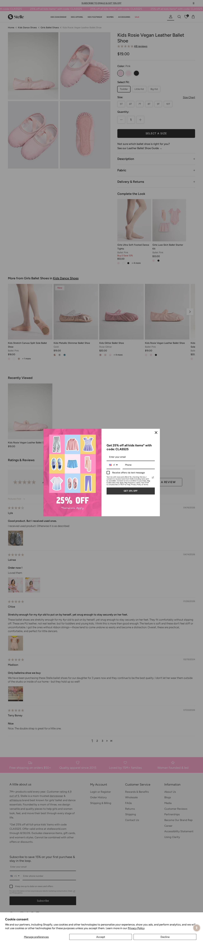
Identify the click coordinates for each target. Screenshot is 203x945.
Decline (165, 936)
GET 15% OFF (131, 491)
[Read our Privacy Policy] (153, 477)
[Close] (156, 432)
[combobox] (113, 465)
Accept (100, 936)
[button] (196, 928)
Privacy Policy (136, 928)
